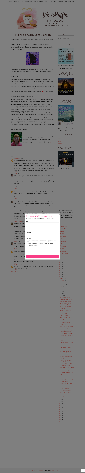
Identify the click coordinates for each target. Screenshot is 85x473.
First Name (28, 226)
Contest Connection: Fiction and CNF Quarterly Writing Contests (41, 241)
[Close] (59, 214)
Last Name (28, 232)
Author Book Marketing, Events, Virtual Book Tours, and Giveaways (42, 240)
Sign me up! (42, 256)
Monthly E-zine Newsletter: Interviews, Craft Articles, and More (40, 243)
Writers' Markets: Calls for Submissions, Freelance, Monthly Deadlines (42, 247)
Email (27, 221)
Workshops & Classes (32, 245)
